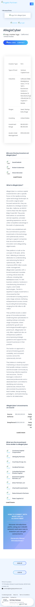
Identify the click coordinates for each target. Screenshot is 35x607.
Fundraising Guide (6, 595)
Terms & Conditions (25, 595)
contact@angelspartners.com (12, 588)
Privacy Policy (5, 597)
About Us (15, 595)
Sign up (19, 563)
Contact (21, 43)
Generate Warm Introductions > (17, 539)
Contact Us (13, 597)
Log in (20, 572)
